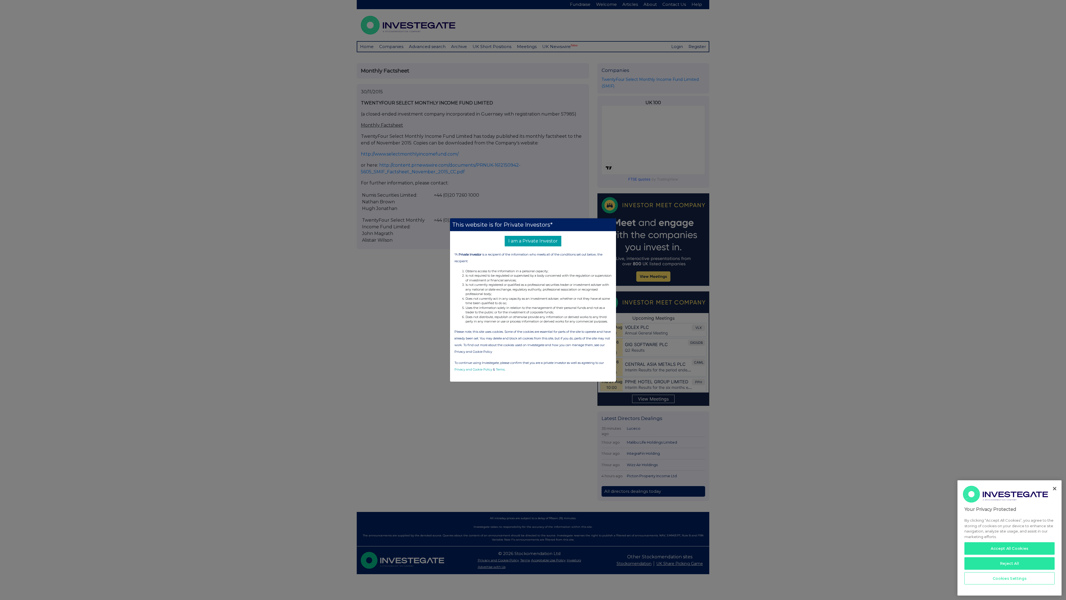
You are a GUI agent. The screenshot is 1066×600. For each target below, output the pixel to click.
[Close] (1055, 488)
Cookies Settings (1010, 578)
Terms (500, 369)
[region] (1009, 538)
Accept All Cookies (1009, 548)
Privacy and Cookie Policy (473, 369)
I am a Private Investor (533, 241)
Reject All (1009, 563)
